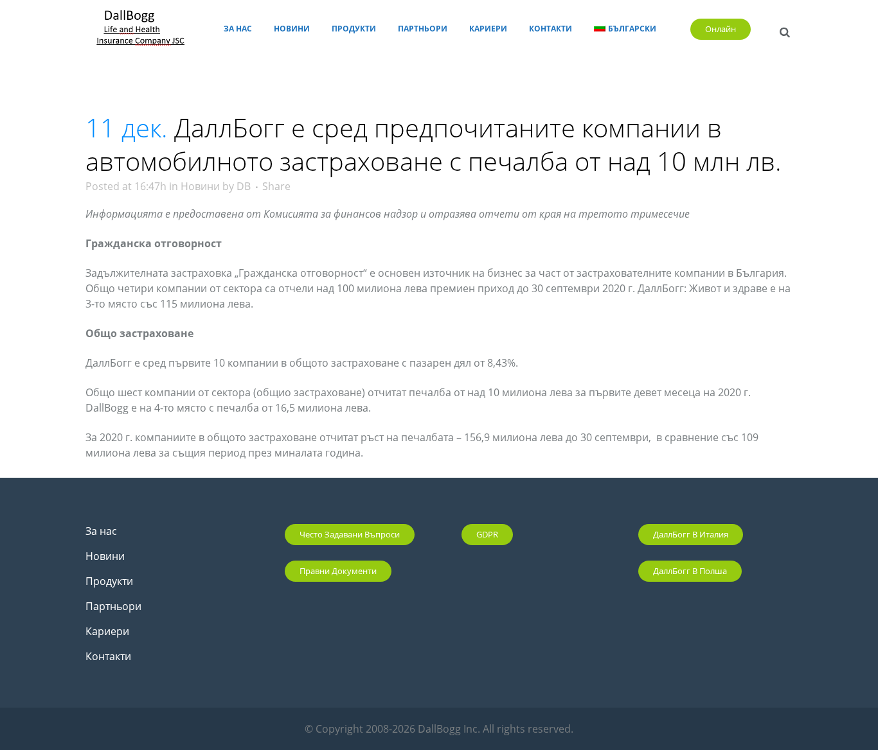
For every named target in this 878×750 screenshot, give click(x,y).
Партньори (113, 606)
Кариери (107, 631)
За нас (101, 531)
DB (244, 186)
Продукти (109, 581)
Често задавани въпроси (350, 534)
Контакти (108, 656)
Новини (200, 186)
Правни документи (338, 571)
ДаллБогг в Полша (690, 571)
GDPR (487, 534)
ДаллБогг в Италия (690, 534)
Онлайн (720, 29)
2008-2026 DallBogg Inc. (424, 729)
